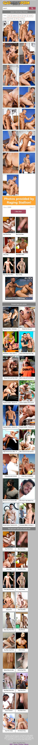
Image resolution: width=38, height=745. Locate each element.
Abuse (26, 744)
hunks (24, 15)
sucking (22, 18)
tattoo (5, 18)
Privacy (21, 744)
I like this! (18, 211)
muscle (30, 15)
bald (16, 18)
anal (9, 15)
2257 (11, 744)
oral (20, 15)
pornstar (11, 18)
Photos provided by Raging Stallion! (19, 200)
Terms (16, 744)
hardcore (14, 15)
